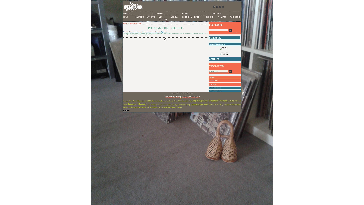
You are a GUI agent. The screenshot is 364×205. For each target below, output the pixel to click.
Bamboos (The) (143, 101)
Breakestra (165, 101)
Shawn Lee (212, 105)
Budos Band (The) (175, 101)
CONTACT (214, 59)
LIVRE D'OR (187, 17)
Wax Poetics (178, 107)
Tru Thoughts (151, 107)
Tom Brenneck (141, 107)
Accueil (125, 23)
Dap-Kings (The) (200, 100)
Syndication (184, 97)
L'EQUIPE (212, 77)
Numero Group (184, 105)
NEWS (125, 17)
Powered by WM (195, 97)
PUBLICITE (212, 85)
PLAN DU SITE (213, 81)
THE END (209, 17)
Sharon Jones (202, 105)
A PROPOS (222, 17)
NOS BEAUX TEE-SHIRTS (217, 44)
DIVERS (197, 17)
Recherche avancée (237, 32)
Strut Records (132, 107)
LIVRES (185, 13)
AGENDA (174, 17)
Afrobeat (125, 101)
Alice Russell (133, 101)
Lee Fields (151, 105)
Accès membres (168, 97)
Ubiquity (170, 107)
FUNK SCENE (235, 17)
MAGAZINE (139, 17)
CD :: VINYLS (158, 13)
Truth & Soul (162, 107)
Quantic (194, 105)
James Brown (137, 104)
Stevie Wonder (232, 105)
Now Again (175, 105)
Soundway (220, 105)
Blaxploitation (156, 101)
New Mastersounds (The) (163, 105)
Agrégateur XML (135, 23)
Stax (225, 105)
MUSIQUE (151, 17)
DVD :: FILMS (217, 13)
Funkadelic (231, 101)
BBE (149, 101)
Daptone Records (218, 100)
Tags (189, 97)
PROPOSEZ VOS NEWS (214, 88)
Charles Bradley (187, 101)
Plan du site (176, 97)
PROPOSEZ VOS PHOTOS (215, 91)
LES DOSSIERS (163, 18)
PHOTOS (126, 13)
